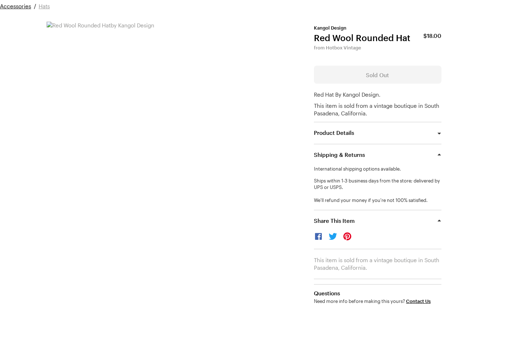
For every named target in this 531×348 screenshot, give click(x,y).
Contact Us (418, 301)
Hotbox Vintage (343, 47)
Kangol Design (330, 28)
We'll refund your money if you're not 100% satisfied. (371, 200)
